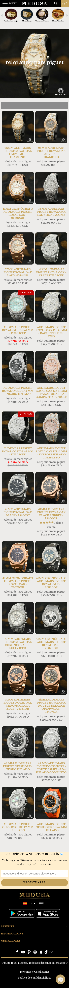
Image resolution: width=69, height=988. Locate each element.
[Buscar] (57, 3)
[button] (60, 979)
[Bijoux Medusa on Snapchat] (41, 952)
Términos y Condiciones (34, 971)
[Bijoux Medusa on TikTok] (46, 952)
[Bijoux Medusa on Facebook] (17, 952)
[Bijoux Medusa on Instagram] (35, 952)
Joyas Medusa (19, 962)
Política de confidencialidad (34, 977)
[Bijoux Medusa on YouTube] (23, 952)
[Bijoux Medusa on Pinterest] (29, 952)
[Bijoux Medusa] (34, 3)
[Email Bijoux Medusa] (51, 952)
